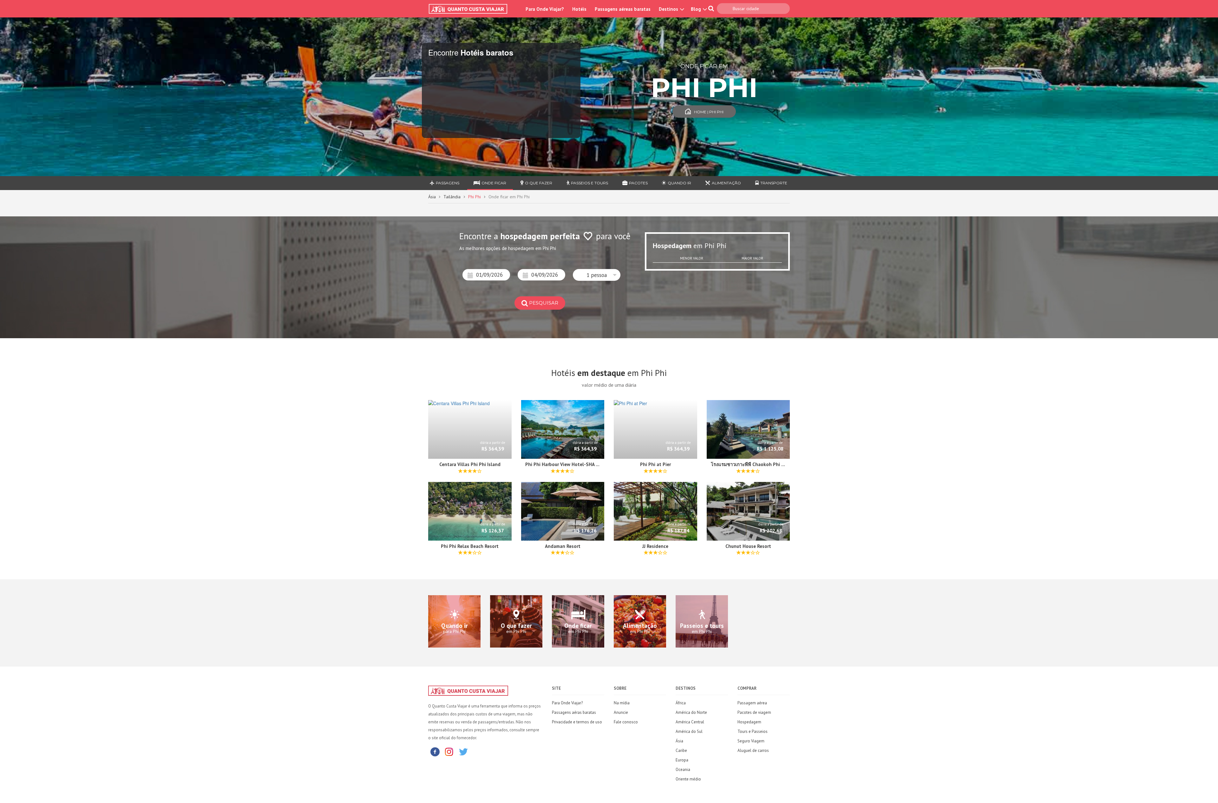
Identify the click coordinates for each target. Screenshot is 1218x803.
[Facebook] (435, 751)
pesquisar (543, 303)
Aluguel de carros (753, 750)
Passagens (447, 183)
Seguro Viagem (750, 741)
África (681, 703)
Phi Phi (474, 197)
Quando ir (679, 183)
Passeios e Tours (589, 183)
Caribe (681, 750)
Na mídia (622, 703)
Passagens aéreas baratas (623, 9)
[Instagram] (449, 751)
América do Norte (691, 712)
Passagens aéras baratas (574, 712)
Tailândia (452, 197)
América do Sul (689, 731)
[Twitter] (463, 751)
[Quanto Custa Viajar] (471, 8)
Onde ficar (493, 183)
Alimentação (726, 183)
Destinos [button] (669, 9)
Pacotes (638, 183)
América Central (690, 722)
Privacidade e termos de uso (577, 722)
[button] (596, 275)
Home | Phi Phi (709, 111)
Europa (682, 760)
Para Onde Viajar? (545, 9)
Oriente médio (688, 779)
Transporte (773, 183)
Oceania (683, 769)
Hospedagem (749, 722)
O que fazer (538, 183)
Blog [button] (696, 9)
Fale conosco (626, 722)
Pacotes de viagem (754, 712)
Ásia (432, 197)
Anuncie (621, 712)
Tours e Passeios (752, 731)
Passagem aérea (752, 703)
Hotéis (579, 9)
